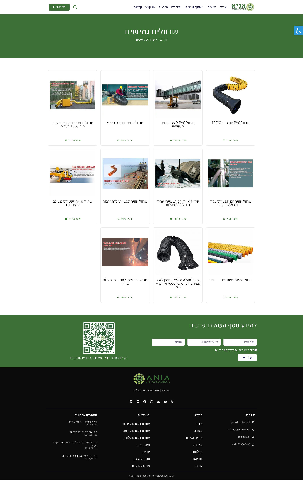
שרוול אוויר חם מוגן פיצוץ (125, 122)
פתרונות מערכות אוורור (136, 423)
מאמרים (176, 7)
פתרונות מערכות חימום (136, 430)
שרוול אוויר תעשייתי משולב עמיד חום (72, 203)
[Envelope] (158, 402)
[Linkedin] (131, 402)
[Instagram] (151, 402)
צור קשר (150, 7)
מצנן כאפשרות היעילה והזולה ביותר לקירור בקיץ (74, 443)
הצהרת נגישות (141, 458)
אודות (223, 7)
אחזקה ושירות (194, 7)
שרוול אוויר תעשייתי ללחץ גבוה (125, 201)
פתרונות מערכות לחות (137, 437)
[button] (298, 30)
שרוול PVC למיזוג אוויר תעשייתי (177, 124)
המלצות (163, 7)
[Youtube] (165, 402)
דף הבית (162, 40)
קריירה (138, 7)
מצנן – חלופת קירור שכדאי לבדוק (79, 456)
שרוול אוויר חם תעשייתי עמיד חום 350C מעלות (230, 203)
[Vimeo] (138, 402)
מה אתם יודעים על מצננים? (83, 432)
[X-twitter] (172, 402)
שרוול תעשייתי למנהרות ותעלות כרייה (125, 281)
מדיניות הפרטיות (224, 350)
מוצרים (212, 7)
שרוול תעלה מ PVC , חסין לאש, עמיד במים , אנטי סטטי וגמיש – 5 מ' (178, 283)
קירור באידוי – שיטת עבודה (82, 422)
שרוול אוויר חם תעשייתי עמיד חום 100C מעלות (73, 124)
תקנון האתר (143, 444)
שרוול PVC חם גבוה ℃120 (230, 122)
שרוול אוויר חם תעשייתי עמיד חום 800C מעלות (178, 203)
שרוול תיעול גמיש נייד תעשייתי (230, 280)
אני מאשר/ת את (234, 350)
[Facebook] (145, 402)
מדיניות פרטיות (141, 465)
